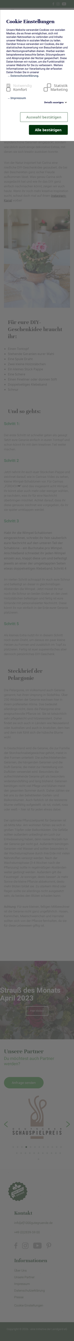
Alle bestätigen (48, 129)
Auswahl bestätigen (43, 117)
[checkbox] (8, 85)
